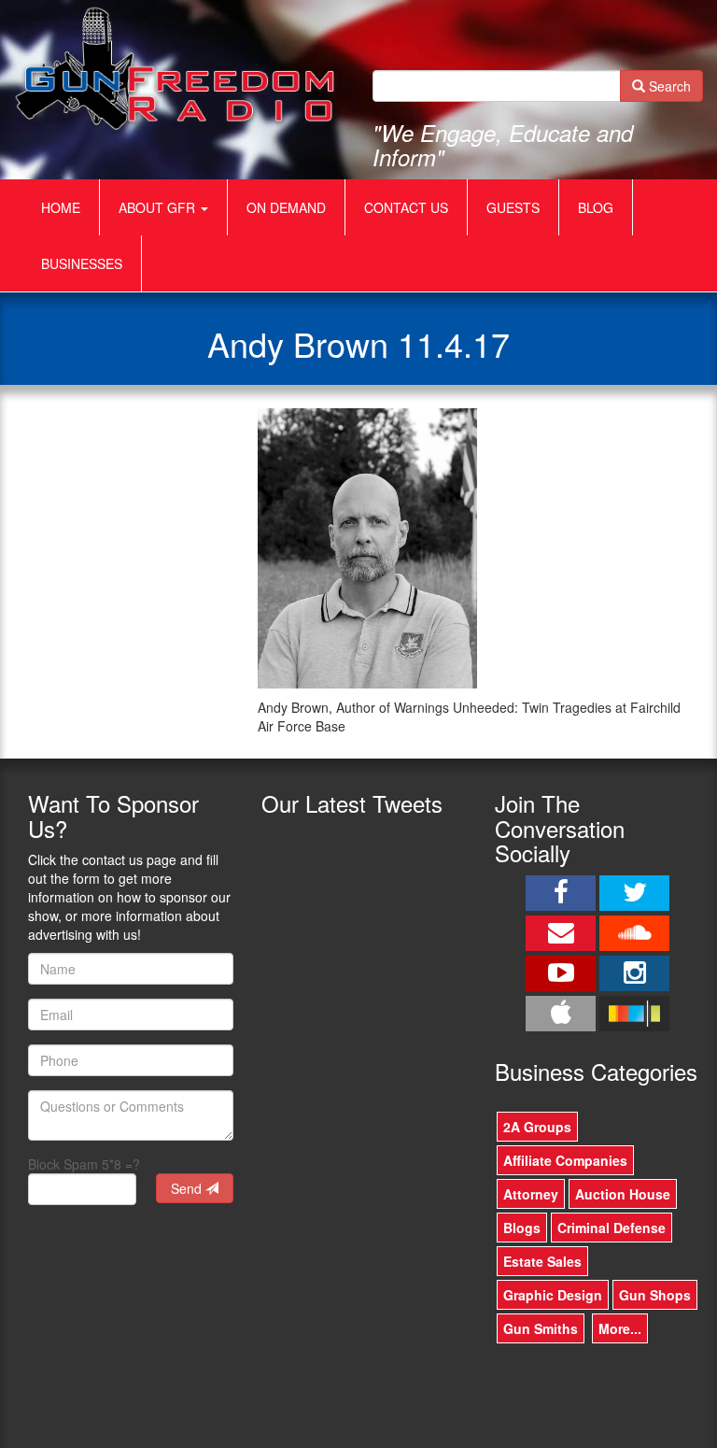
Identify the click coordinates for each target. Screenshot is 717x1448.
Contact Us (406, 207)
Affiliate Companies (565, 1160)
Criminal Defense (611, 1227)
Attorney (530, 1194)
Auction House (622, 1194)
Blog (595, 207)
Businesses (81, 263)
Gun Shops (655, 1294)
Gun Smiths (540, 1328)
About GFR (159, 207)
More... (619, 1328)
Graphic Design (552, 1294)
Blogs (522, 1227)
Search (668, 86)
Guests (513, 207)
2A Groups (537, 1126)
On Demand (286, 207)
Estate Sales (542, 1261)
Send (188, 1188)
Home (60, 207)
